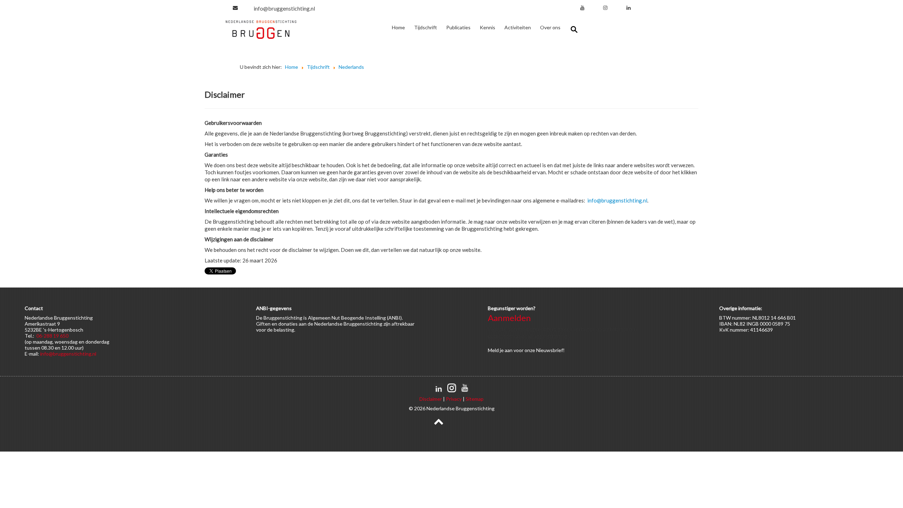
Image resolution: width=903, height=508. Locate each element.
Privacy (454, 399)
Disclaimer (430, 399)
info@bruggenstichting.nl (284, 8)
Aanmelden (509, 318)
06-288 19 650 (52, 336)
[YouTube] (582, 8)
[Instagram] (605, 8)
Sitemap (475, 399)
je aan (506, 350)
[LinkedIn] (628, 8)
